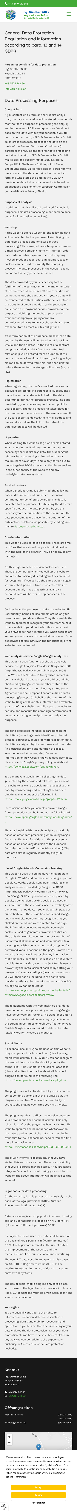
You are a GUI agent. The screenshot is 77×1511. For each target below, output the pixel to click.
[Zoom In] (9, 1437)
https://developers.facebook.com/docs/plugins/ (35, 1080)
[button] (38, 1448)
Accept (38, 1487)
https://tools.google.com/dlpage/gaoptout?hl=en (36, 799)
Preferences (38, 1502)
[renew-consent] (4, 1507)
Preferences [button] (21, 1477)
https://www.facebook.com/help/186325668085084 (38, 1147)
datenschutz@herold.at (29, 526)
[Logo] (27, 14)
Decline (38, 1495)
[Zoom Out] (9, 1442)
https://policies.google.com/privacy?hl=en (31, 766)
